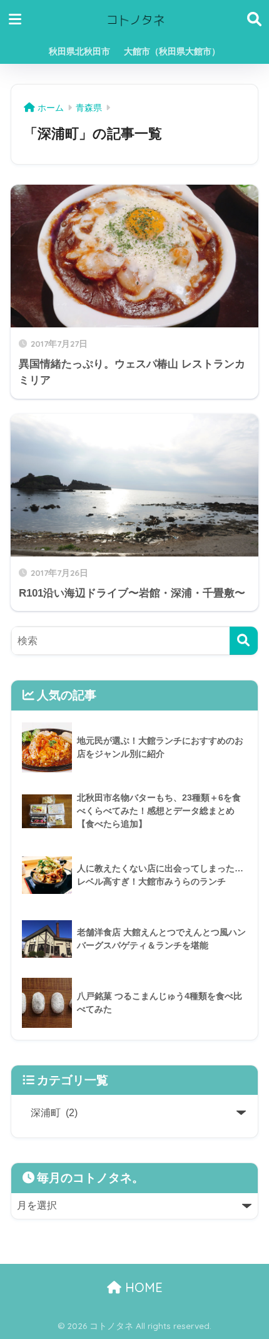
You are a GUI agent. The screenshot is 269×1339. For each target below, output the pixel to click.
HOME (142, 1287)
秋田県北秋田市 (79, 51)
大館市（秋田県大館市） (172, 51)
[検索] (244, 641)
